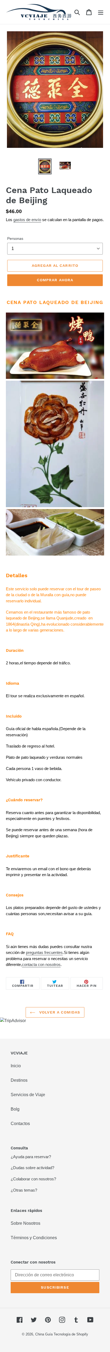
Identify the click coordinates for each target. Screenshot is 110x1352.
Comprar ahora (55, 280)
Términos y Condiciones (34, 1237)
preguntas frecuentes (44, 952)
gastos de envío (27, 219)
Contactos (20, 1123)
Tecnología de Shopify (71, 1334)
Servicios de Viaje (28, 1094)
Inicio (16, 1066)
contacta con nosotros (41, 964)
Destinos (19, 1080)
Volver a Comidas (59, 1012)
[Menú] (101, 12)
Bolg (15, 1109)
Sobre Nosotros (25, 1223)
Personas (15, 238)
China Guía (44, 1334)
